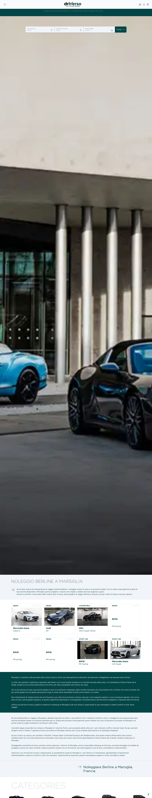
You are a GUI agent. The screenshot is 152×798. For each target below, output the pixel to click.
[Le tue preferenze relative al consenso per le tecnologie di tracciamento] (148, 794)
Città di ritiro (31, 28)
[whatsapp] (140, 4)
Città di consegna (62, 28)
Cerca (121, 29)
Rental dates (89, 28)
